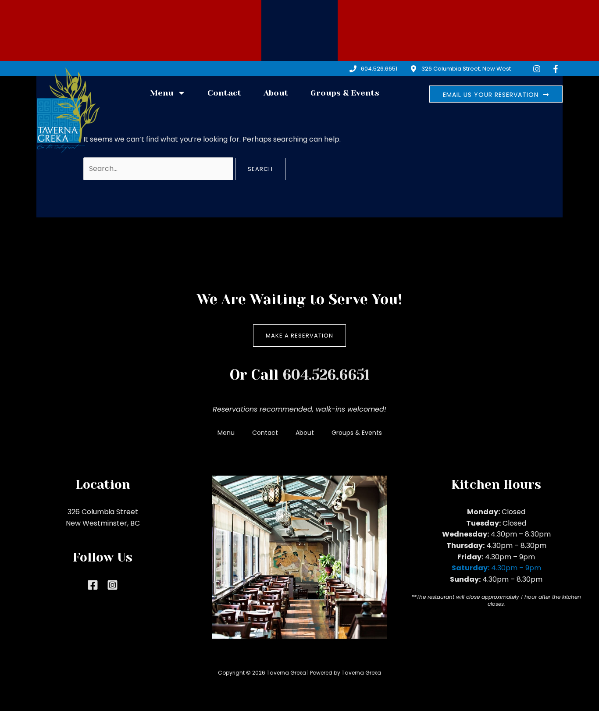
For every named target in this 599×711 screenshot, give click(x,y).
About (276, 93)
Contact (224, 93)
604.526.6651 (326, 375)
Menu (161, 93)
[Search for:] (159, 169)
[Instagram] (112, 584)
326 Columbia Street (103, 512)
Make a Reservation (299, 335)
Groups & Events (344, 93)
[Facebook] (92, 584)
